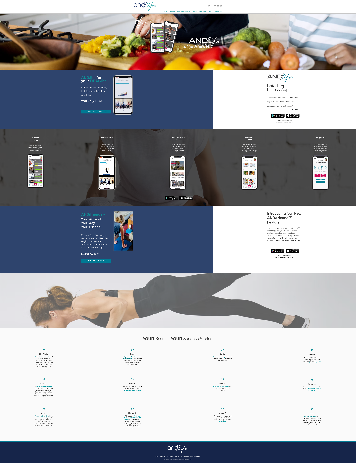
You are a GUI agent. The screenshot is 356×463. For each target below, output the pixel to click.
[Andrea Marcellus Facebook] (212, 6)
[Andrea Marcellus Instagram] (221, 6)
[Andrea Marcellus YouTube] (218, 6)
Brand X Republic (188, 459)
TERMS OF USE (174, 456)
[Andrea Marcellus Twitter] (209, 6)
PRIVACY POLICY (161, 456)
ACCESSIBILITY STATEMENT (191, 456)
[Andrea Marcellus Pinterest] (215, 6)
